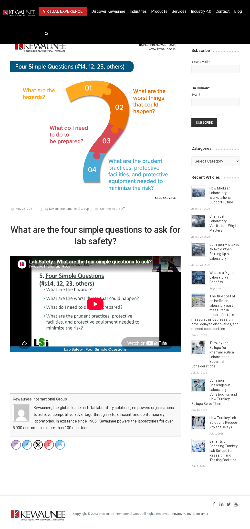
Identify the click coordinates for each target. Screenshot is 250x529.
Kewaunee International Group (40, 399)
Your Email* (200, 62)
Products (159, 11)
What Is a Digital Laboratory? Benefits (221, 277)
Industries (138, 11)
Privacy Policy (181, 514)
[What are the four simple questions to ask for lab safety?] (95, 119)
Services (179, 11)
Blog (238, 11)
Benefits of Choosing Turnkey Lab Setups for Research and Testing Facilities (223, 450)
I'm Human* (200, 91)
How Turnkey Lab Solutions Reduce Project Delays (223, 422)
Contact (223, 11)
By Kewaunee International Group (67, 209)
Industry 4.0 (201, 11)
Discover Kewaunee (108, 11)
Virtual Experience (63, 11)
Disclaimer (200, 514)
